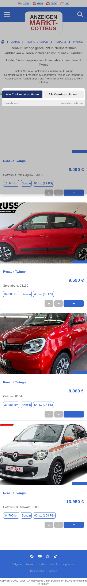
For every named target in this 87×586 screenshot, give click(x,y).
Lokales (41, 564)
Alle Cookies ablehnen (63, 94)
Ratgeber (17, 564)
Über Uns (54, 564)
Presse (30, 564)
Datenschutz (37, 571)
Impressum (69, 564)
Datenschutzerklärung (71, 103)
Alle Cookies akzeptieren (22, 94)
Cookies (52, 571)
